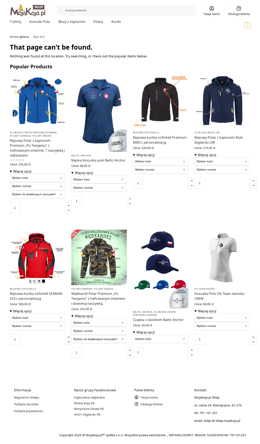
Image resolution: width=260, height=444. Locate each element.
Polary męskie (42, 135)
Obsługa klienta (239, 14)
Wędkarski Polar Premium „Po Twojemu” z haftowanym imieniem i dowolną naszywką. (98, 298)
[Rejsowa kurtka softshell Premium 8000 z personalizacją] (160, 101)
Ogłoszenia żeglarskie (89, 397)
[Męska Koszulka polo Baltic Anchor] (99, 112)
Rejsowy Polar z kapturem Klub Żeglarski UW (218, 140)
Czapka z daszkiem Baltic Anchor (158, 319)
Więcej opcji (22, 171)
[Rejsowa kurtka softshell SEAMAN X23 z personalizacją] (37, 257)
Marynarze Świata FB (89, 409)
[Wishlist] (59, 80)
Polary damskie (20, 135)
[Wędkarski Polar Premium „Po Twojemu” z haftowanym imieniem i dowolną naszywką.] (99, 257)
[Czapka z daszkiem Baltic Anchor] (160, 269)
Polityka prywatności (28, 411)
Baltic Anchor (81, 155)
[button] (241, 25)
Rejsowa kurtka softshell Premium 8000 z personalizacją (159, 140)
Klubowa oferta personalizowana (33, 132)
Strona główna (19, 37)
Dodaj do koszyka (37, 217)
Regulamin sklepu (26, 397)
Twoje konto (211, 14)
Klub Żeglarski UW (206, 132)
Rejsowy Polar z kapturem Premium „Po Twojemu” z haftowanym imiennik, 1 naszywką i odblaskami (37, 148)
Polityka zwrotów (26, 404)
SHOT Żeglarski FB (87, 414)
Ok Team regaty (204, 288)
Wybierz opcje (37, 225)
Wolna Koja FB (84, 403)
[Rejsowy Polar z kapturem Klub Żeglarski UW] (222, 101)
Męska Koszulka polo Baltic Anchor (98, 160)
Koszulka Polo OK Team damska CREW (219, 296)
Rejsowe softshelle (146, 132)
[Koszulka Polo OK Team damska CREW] (222, 257)
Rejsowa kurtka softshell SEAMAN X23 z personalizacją (36, 296)
